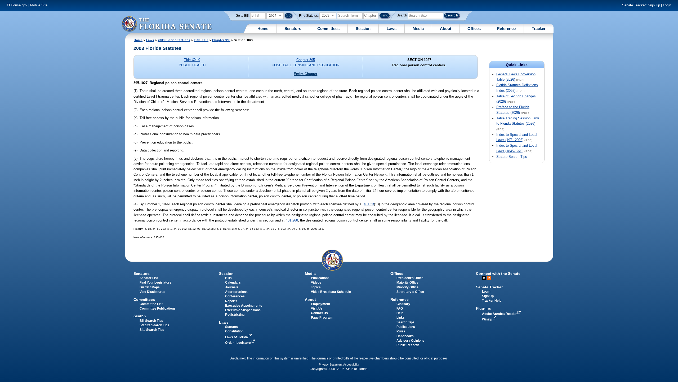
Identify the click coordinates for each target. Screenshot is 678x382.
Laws (391, 28)
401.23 (369, 204)
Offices (474, 28)
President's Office (409, 278)
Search (402, 15)
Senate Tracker (489, 287)
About (445, 28)
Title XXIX (201, 40)
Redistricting (234, 314)
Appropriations (236, 291)
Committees (328, 28)
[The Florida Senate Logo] (167, 24)
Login (667, 5)
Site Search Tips (152, 329)
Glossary (403, 304)
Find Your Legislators (155, 282)
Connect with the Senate (498, 273)
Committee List (151, 304)
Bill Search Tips (151, 320)
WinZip (487, 319)
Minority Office (407, 287)
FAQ (399, 308)
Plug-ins (483, 308)
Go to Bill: (242, 15)
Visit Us (317, 308)
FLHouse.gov (17, 5)
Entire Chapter (305, 74)
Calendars (233, 282)
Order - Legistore (238, 342)
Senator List (149, 278)
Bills (228, 278)
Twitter (484, 278)
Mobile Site (38, 5)
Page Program (322, 317)
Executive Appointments (243, 305)
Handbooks (405, 336)
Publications (320, 278)
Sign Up (654, 5)
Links (400, 317)
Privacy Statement (330, 364)
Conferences (235, 296)
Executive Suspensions (243, 310)
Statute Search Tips (511, 157)
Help (399, 313)
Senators (292, 28)
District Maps (150, 287)
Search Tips (405, 322)
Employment (320, 304)
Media (418, 28)
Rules (400, 331)
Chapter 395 (221, 40)
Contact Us (319, 313)
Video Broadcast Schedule (331, 291)
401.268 (292, 220)
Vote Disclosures (152, 291)
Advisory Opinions (410, 340)
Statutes (231, 326)
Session (363, 28)
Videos (316, 282)
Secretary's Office (410, 291)
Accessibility (351, 364)
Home (262, 28)
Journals (231, 287)
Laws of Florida (237, 337)
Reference (506, 28)
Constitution (234, 331)
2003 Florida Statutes (174, 40)
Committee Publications (158, 308)
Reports (231, 301)
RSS (489, 278)
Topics (316, 287)
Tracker (539, 28)
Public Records (408, 345)
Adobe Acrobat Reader (500, 313)
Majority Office (407, 282)
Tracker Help (491, 300)
